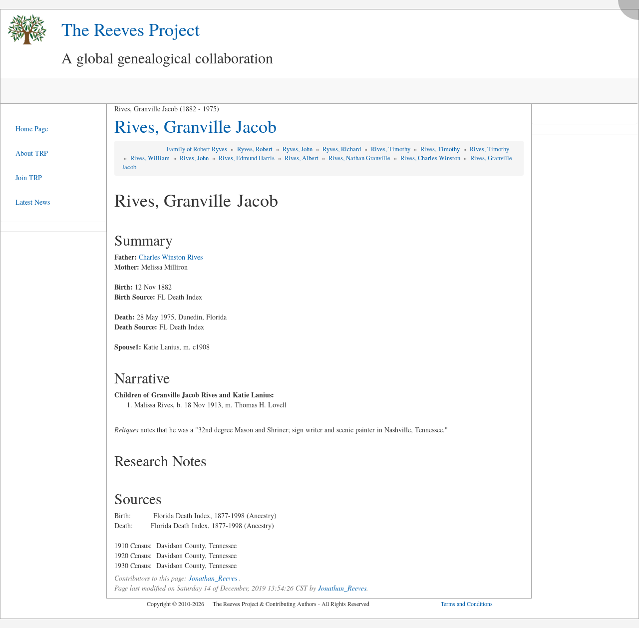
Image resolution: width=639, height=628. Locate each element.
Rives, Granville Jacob (195, 126)
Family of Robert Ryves (198, 149)
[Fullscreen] (631, 7)
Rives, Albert (302, 158)
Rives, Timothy (391, 149)
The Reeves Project (130, 29)
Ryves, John (298, 149)
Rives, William (150, 158)
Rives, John (195, 158)
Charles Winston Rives (171, 257)
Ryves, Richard (342, 149)
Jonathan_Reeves (213, 578)
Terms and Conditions (467, 604)
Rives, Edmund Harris (247, 158)
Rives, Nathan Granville (360, 158)
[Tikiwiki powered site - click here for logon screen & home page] (23, 29)
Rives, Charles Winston (431, 158)
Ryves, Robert (255, 149)
